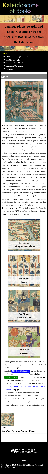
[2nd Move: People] (24, 286)
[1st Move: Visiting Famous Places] (24, 250)
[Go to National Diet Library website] (24, 453)
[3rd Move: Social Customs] (24, 322)
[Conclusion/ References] (24, 357)
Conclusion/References (14, 66)
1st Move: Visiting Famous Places (18, 57)
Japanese (9, 69)
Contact (24, 460)
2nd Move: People (13, 60)
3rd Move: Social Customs (16, 63)
